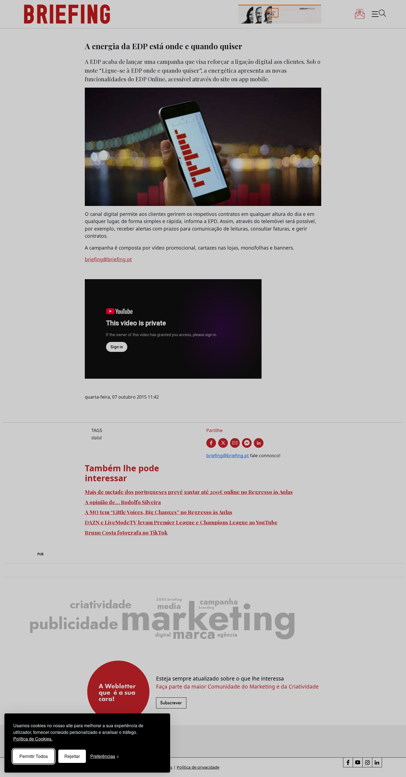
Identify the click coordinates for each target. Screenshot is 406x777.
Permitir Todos (33, 756)
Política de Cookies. (32, 739)
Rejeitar (72, 756)
